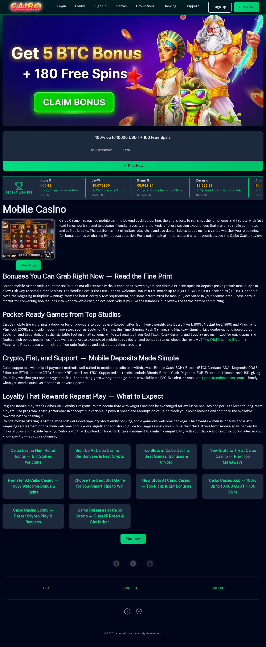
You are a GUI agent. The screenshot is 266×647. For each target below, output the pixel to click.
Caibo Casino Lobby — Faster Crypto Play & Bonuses (33, 516)
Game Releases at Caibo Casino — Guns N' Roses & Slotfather (99, 516)
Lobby (80, 6)
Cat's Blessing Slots (104, 190)
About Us (130, 588)
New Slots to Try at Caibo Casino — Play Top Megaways (232, 456)
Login (61, 6)
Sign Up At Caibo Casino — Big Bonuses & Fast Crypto (99, 453)
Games (121, 6)
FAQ (46, 588)
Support (192, 6)
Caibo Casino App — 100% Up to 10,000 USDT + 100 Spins (232, 486)
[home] (28, 11)
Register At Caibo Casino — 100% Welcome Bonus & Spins (33, 486)
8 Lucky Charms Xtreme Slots (53, 190)
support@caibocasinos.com (222, 378)
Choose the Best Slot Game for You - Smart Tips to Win (99, 483)
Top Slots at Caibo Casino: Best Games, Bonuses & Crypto (166, 456)
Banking (170, 6)
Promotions (145, 6)
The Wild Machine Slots (221, 340)
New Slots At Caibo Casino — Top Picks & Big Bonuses (166, 483)
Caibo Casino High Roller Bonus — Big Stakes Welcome (33, 456)
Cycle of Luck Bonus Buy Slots (156, 190)
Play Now (246, 7)
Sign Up (100, 6)
